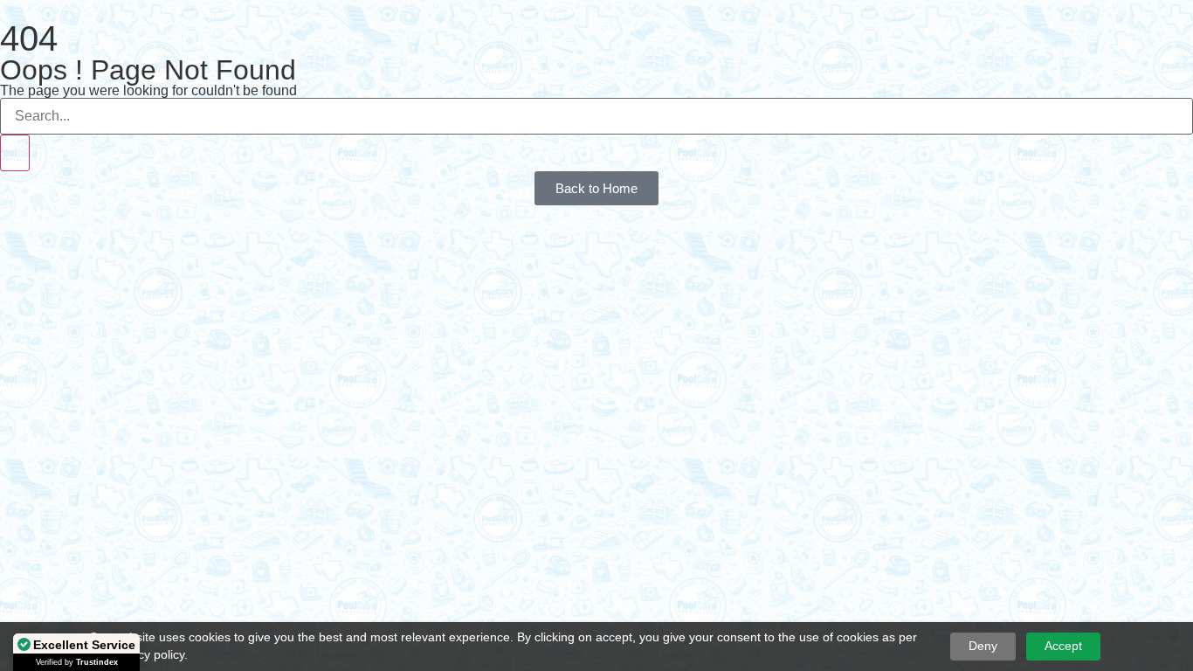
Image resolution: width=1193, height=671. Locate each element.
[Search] (15, 153)
